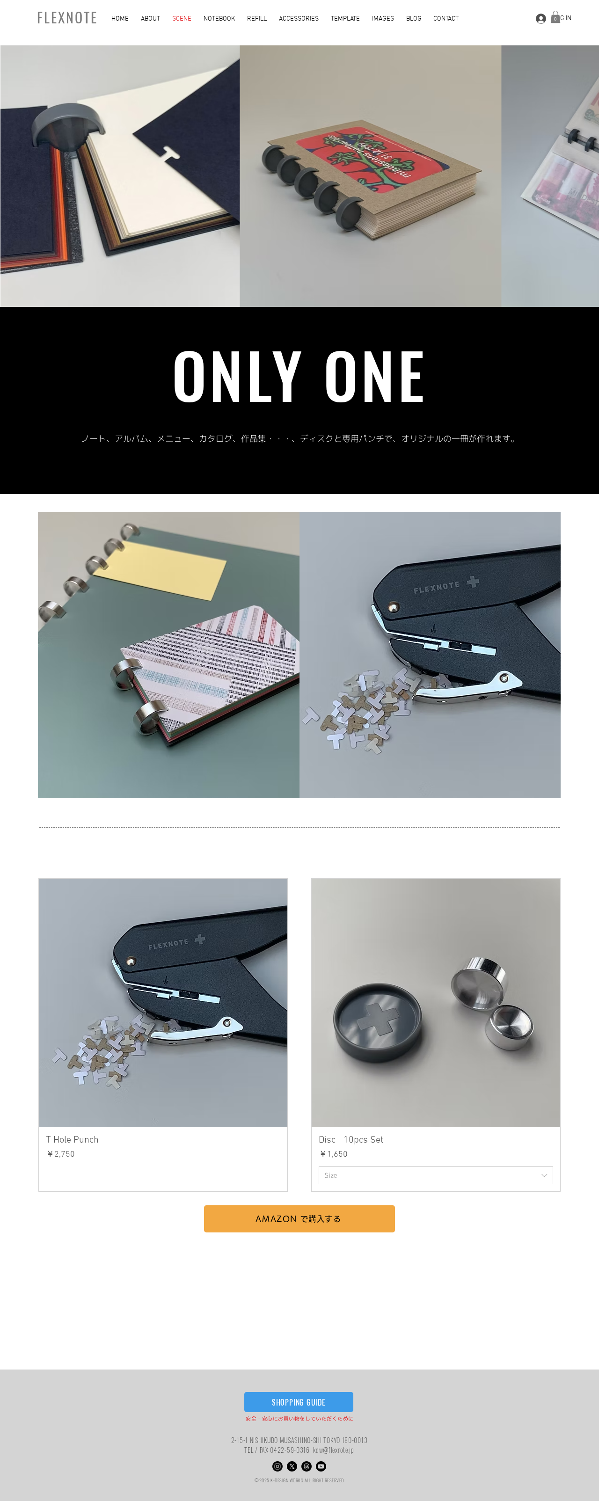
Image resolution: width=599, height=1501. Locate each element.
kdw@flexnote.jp (333, 1450)
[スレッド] (306, 1466)
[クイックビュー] (163, 1003)
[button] (152, 19)
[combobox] (436, 1175)
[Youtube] (321, 1466)
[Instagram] (277, 1466)
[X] (292, 1466)
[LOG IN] (539, 18)
